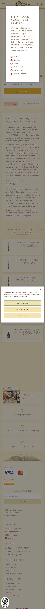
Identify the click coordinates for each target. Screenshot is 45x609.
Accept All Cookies (22, 309)
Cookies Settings (22, 303)
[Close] (40, 289)
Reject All (22, 316)
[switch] (5, 605)
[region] (22, 305)
